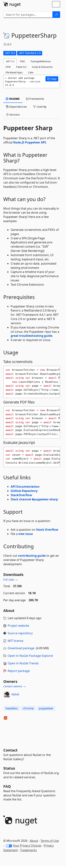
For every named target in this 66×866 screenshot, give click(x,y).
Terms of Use (50, 841)
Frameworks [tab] (36, 98)
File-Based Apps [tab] (14, 72)
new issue (25, 534)
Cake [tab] (30, 72)
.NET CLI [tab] (10, 61)
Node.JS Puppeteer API (29, 142)
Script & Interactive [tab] (42, 67)
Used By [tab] (41, 106)
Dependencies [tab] (18, 106)
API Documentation (25, 487)
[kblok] (6, 694)
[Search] (56, 14)
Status (9, 768)
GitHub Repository (24, 491)
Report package (19, 671)
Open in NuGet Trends (23, 663)
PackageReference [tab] (41, 61)
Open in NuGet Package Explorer (30, 656)
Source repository (20, 633)
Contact (10, 750)
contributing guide (32, 556)
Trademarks (28, 850)
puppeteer (46, 708)
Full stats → (10, 579)
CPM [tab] (8, 67)
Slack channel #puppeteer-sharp (34, 499)
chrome (28, 708)
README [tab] (14, 98)
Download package (21, 648)
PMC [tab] (22, 61)
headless (12, 708)
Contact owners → (14, 686)
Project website (18, 626)
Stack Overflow (47, 530)
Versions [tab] (14, 114)
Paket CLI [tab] (21, 67)
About (34, 841)
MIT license (15, 641)
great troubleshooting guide (31, 336)
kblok (15, 694)
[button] (51, 78)
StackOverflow (21, 495)
